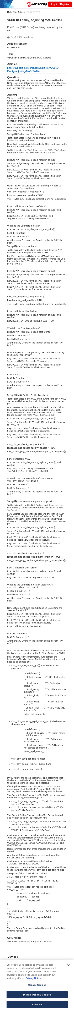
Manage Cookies (37, 985)
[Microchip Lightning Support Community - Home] (37, 4)
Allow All (37, 1004)
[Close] (68, 965)
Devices (13, 956)
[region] (37, 985)
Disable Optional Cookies (37, 994)
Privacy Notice (33, 978)
